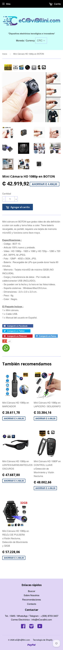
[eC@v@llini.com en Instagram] (31, 627)
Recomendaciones (31, 599)
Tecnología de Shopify (43, 639)
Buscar (31, 591)
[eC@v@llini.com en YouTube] (39, 627)
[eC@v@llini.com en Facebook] (23, 627)
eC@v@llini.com (22, 639)
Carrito (57, 3)
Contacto (31, 603)
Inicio (4, 53)
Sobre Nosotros (31, 595)
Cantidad (6, 193)
